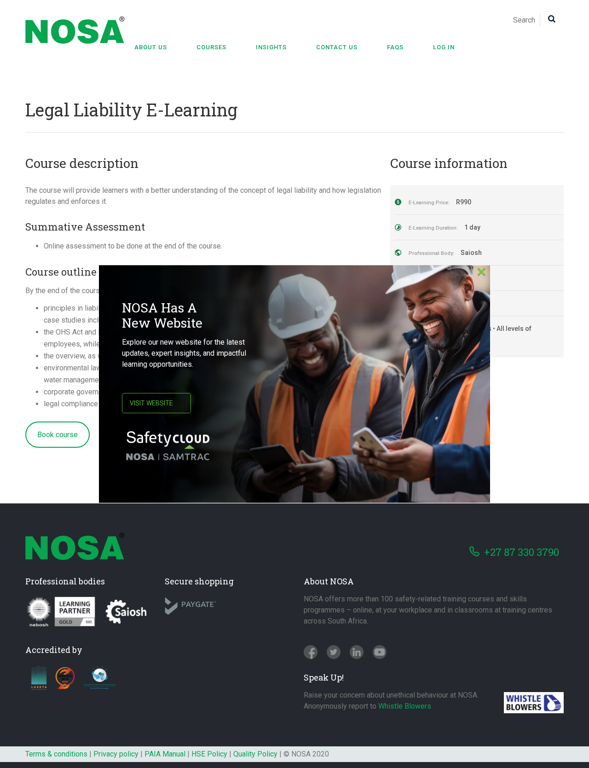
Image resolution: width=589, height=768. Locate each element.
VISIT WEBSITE (151, 403)
